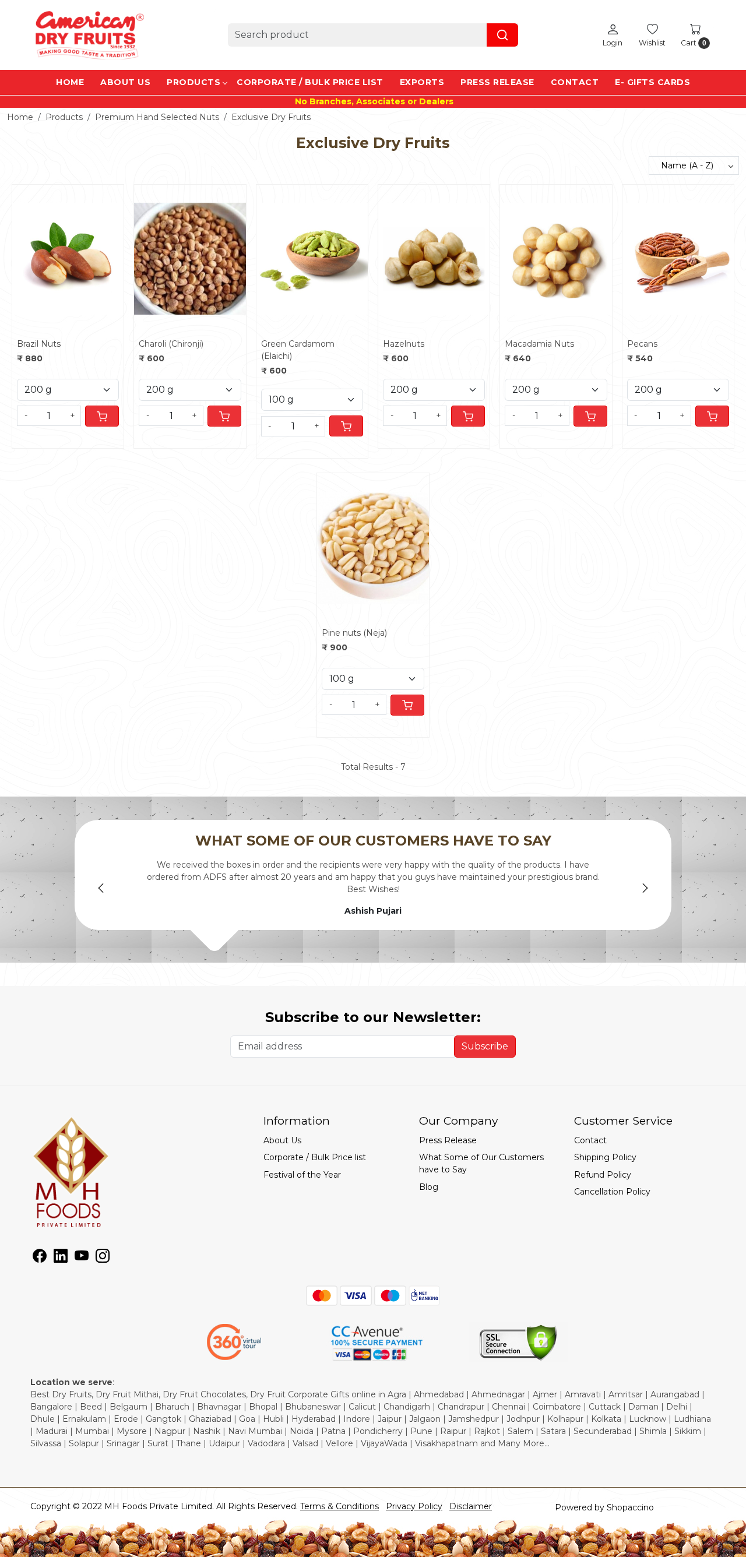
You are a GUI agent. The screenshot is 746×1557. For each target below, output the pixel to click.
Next (645, 888)
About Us (125, 82)
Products (193, 82)
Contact (575, 82)
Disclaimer (470, 1506)
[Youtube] (81, 1258)
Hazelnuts (403, 344)
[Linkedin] (60, 1258)
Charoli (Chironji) (171, 344)
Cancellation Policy (612, 1191)
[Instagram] (102, 1258)
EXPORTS (422, 82)
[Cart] (102, 416)
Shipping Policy (605, 1157)
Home (70, 82)
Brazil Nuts (39, 344)
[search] (502, 35)
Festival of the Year (302, 1174)
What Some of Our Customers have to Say (481, 1163)
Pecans (642, 344)
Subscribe (485, 1046)
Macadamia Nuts (539, 344)
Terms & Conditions (339, 1506)
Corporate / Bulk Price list (310, 82)
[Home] (88, 35)
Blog (428, 1187)
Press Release (497, 82)
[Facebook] (39, 1258)
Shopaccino (630, 1507)
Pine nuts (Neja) (354, 633)
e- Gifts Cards (652, 82)
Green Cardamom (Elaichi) (298, 350)
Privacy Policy (414, 1506)
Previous (100, 888)
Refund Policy (602, 1174)
